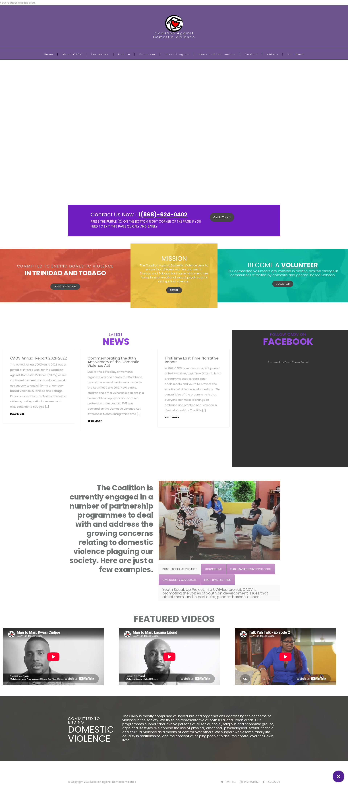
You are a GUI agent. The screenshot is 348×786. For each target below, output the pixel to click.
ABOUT (174, 290)
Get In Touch (222, 217)
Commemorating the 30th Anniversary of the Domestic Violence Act (113, 362)
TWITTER (230, 782)
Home (48, 54)
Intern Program (177, 54)
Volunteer (147, 54)
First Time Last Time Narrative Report (192, 360)
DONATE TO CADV (65, 286)
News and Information (217, 54)
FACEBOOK (273, 782)
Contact (251, 54)
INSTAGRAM (251, 782)
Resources (100, 54)
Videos (273, 54)
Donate (124, 54)
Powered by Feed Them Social (288, 362)
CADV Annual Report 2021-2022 (38, 358)
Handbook (295, 54)
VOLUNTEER (283, 284)
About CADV (72, 54)
